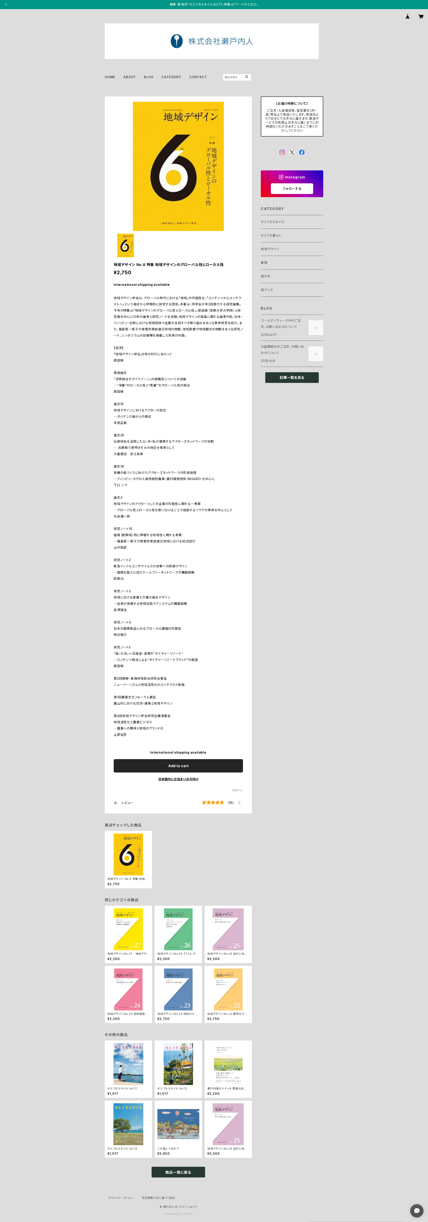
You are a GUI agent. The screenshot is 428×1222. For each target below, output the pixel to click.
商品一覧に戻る (178, 1172)
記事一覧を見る (292, 377)
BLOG (148, 77)
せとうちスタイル (272, 222)
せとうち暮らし (271, 235)
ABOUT (129, 77)
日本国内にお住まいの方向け (178, 779)
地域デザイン (270, 249)
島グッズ (267, 290)
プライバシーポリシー (121, 1198)
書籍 (264, 262)
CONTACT (198, 77)
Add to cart (178, 766)
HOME (110, 77)
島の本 (265, 276)
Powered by (173, 1214)
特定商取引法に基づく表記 (158, 1198)
